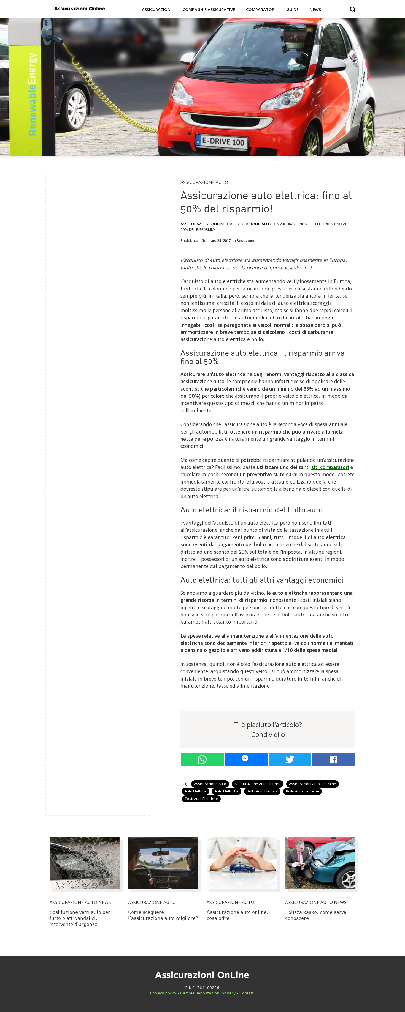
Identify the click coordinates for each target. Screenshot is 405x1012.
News (315, 9)
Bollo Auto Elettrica (262, 791)
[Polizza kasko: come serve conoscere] (320, 891)
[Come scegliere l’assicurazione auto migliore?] (163, 891)
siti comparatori (330, 467)
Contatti (247, 993)
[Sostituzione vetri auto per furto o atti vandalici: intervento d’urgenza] (85, 891)
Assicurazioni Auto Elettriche (312, 783)
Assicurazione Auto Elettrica (257, 783)
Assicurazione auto (210, 783)
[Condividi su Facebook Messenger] (246, 759)
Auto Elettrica (195, 791)
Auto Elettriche (227, 791)
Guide (293, 9)
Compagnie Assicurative (209, 9)
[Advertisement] (91, 261)
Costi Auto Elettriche (201, 798)
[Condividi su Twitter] (290, 759)
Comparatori (261, 9)
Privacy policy (163, 993)
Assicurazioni (157, 9)
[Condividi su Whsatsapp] (202, 759)
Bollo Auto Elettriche (302, 791)
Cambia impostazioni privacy (208, 993)
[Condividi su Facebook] (333, 759)
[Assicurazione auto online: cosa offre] (242, 891)
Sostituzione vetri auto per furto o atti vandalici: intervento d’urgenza (80, 918)
